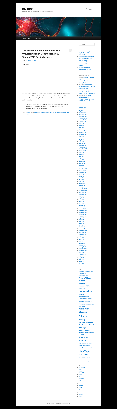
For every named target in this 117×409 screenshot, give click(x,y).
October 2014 (82, 214)
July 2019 (81, 125)
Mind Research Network (86, 325)
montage (82, 327)
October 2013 (82, 232)
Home (24, 38)
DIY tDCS (27, 9)
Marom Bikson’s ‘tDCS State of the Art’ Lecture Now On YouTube (87, 86)
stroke (85, 348)
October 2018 (82, 132)
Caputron (82, 281)
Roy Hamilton (82, 343)
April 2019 (81, 129)
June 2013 (81, 238)
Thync (87, 351)
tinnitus (81, 355)
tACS (90, 347)
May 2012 (81, 261)
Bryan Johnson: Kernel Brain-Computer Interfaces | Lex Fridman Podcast (86, 58)
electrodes (82, 299)
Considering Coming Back (86, 51)
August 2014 (82, 218)
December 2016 (83, 167)
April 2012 (81, 263)
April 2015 (81, 203)
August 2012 (82, 256)
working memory (84, 361)
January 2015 (82, 209)
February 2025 (82, 107)
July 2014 (81, 219)
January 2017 (82, 165)
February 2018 (82, 143)
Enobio (88, 299)
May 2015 (81, 201)
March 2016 (82, 183)
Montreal (52, 112)
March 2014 (82, 227)
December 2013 (83, 230)
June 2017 (81, 156)
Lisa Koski (43, 112)
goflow (86, 304)
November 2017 (83, 149)
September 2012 (83, 254)
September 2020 (83, 116)
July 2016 (81, 176)
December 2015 (83, 189)
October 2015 (82, 192)
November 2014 (83, 212)
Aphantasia (82, 367)
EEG (80, 380)
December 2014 (83, 210)
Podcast (81, 391)
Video (80, 396)
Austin (80, 81)
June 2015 (81, 200)
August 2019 (82, 123)
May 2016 (81, 179)
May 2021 (81, 111)
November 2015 (83, 190)
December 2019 (83, 118)
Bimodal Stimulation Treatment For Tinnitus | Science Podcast (85, 69)
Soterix (80, 345)
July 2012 (81, 258)
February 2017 (82, 163)
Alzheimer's (37, 112)
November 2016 (83, 169)
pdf (79, 389)
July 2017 (81, 154)
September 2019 (83, 121)
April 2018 (81, 141)
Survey (80, 393)
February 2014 (82, 229)
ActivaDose (81, 271)
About (29, 38)
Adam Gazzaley (89, 271)
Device (80, 374)
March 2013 (82, 243)
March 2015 (82, 205)
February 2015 (82, 207)
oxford (80, 334)
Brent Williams (85, 278)
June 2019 (81, 127)
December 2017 (83, 147)
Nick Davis (91, 332)
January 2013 (82, 247)
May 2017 (81, 158)
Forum (80, 384)
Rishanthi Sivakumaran (60, 112)
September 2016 (83, 172)
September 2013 (83, 234)
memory (82, 319)
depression (85, 291)
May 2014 (81, 223)
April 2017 (81, 160)
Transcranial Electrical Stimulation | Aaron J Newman (85, 63)
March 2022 (82, 109)
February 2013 (82, 245)
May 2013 (81, 239)
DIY (80, 376)
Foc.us (90, 301)
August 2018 (82, 136)
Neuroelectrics (83, 332)
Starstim (81, 348)
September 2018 (83, 134)
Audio (80, 371)
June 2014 (81, 221)
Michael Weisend (86, 322)
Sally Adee (89, 343)
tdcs (81, 351)
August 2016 (82, 174)
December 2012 (83, 248)
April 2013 (81, 241)
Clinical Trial (82, 373)
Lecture (81, 385)
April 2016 (81, 181)
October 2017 (82, 150)
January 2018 (82, 145)
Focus (81, 304)
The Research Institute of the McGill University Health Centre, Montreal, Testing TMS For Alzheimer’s (41, 54)
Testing (81, 394)
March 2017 (82, 161)
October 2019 (82, 120)
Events (80, 382)
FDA (91, 299)
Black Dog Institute (83, 275)
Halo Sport (91, 304)
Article (80, 369)
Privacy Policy (37, 38)
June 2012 (81, 259)
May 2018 (81, 140)
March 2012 (82, 265)
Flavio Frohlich (83, 301)
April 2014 (81, 225)
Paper (28, 112)
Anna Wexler (82, 273)
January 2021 (82, 112)
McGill (47, 112)
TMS (67, 112)
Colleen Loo (82, 288)
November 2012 (83, 250)
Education (81, 378)
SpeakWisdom (86, 345)
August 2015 (82, 196)
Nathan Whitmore (85, 330)
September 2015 (83, 194)
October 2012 (82, 252)
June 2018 (81, 138)
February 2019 (82, 131)
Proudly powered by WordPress (62, 403)
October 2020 (82, 114)
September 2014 (83, 216)
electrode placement (84, 296)
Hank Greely (82, 306)
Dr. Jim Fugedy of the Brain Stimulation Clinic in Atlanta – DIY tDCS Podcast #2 (87, 91)
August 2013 (82, 236)
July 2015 (81, 198)
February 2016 (82, 185)
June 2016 (81, 178)
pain (83, 334)
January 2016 (82, 187)
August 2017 (82, 152)
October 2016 (82, 170)
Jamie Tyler (84, 308)
